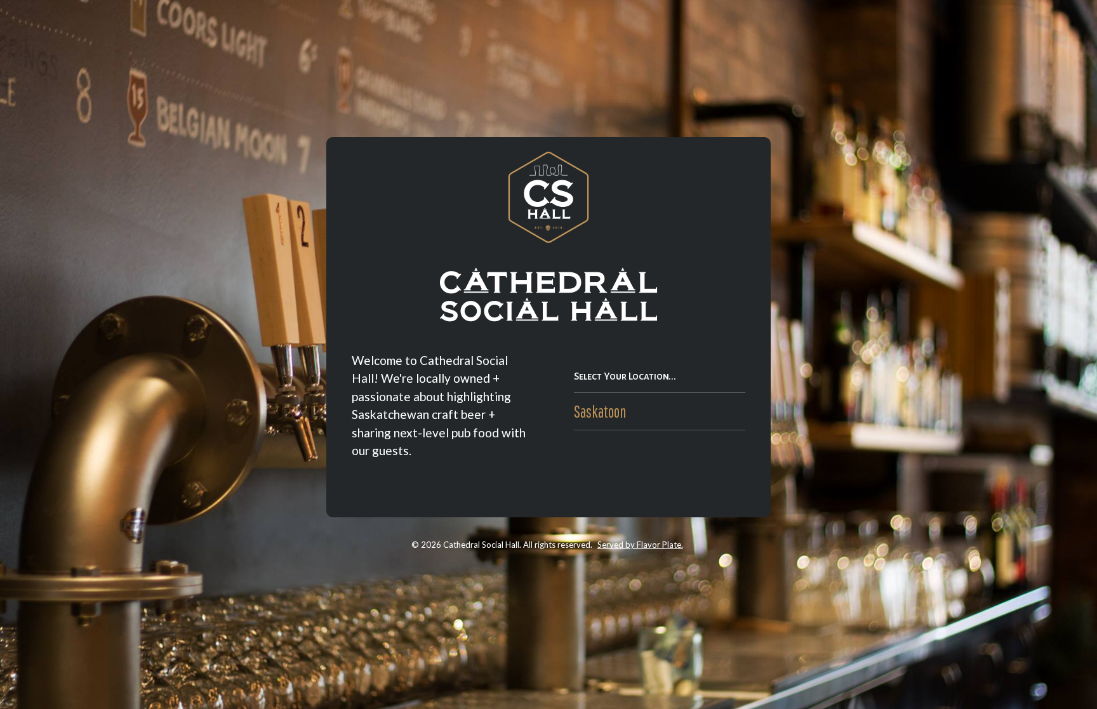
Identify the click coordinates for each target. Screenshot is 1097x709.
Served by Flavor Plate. (640, 545)
